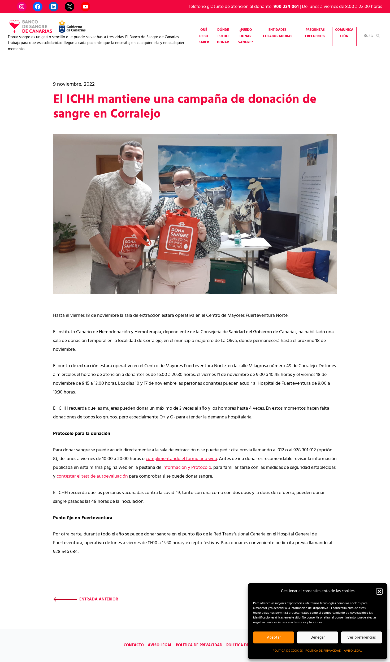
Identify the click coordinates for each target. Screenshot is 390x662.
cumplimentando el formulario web (181, 459)
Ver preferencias (361, 637)
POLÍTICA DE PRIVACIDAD (323, 651)
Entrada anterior (98, 599)
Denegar (317, 637)
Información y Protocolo (186, 467)
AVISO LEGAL (353, 651)
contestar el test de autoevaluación (92, 476)
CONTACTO (134, 645)
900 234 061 (286, 7)
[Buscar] (378, 35)
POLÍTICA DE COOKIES (288, 651)
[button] (379, 591)
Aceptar (274, 637)
